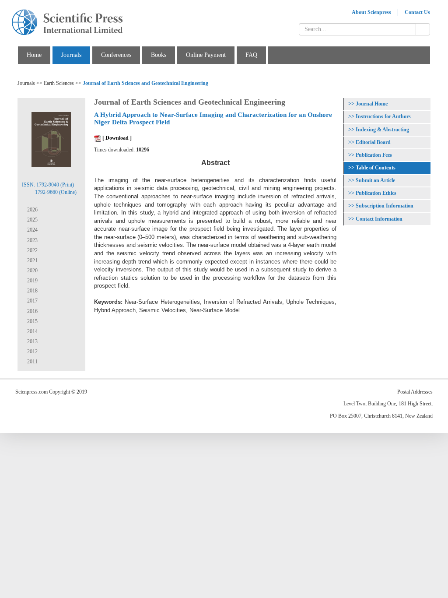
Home (34, 55)
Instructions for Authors (383, 116)
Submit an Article (375, 180)
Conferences (116, 55)
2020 (32, 270)
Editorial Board (373, 142)
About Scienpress (371, 12)
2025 (32, 220)
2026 (32, 210)
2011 (32, 362)
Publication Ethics (376, 193)
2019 (32, 281)
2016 (32, 311)
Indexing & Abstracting (382, 130)
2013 (32, 341)
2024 (32, 230)
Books (158, 55)
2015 (32, 321)
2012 (32, 351)
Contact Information (379, 219)
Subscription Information (384, 206)
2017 (32, 301)
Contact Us (417, 12)
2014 (32, 331)
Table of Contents (376, 168)
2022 (32, 250)
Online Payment (206, 55)
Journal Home (372, 104)
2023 (32, 240)
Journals (71, 55)
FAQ (251, 55)
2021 (32, 260)
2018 (32, 291)
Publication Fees (374, 155)
